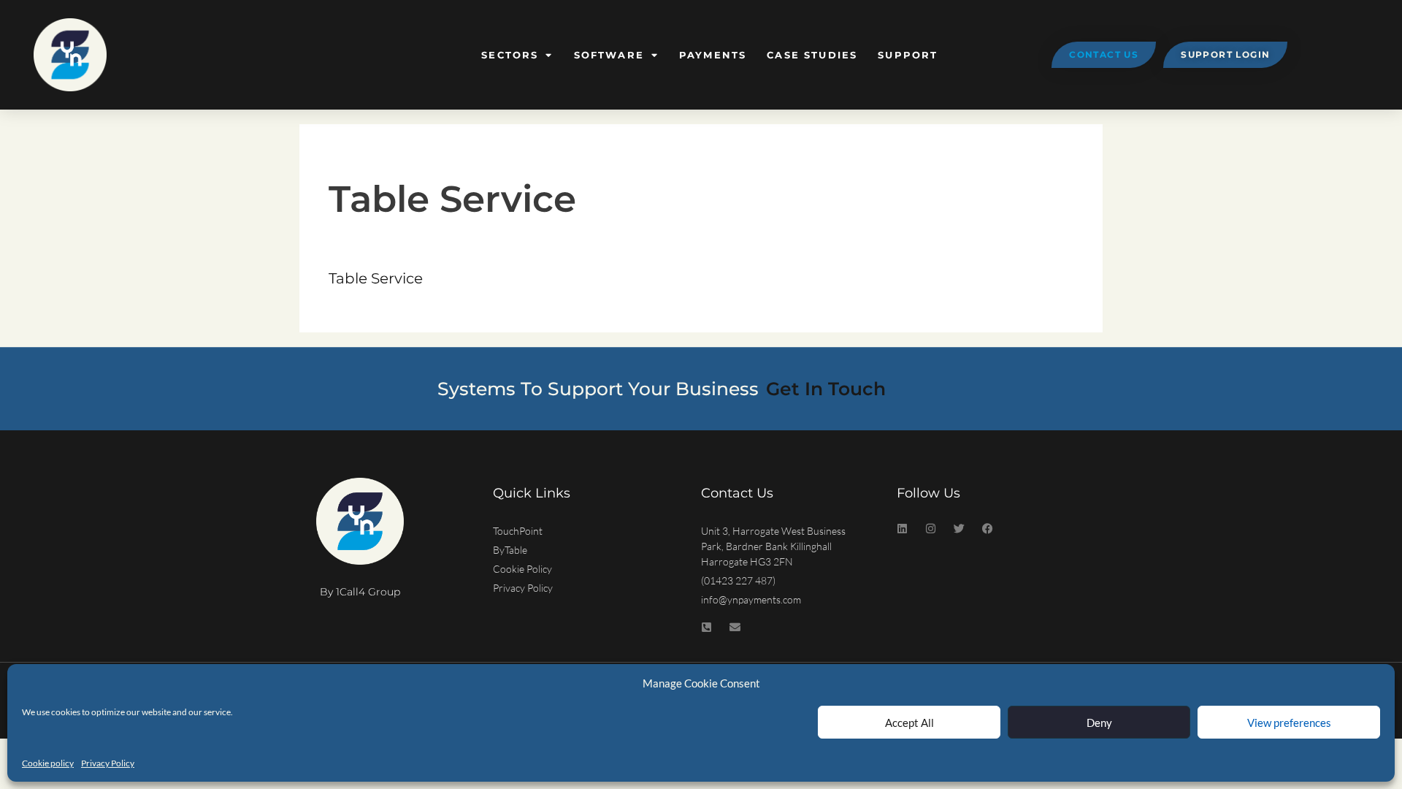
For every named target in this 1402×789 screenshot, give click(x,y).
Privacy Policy (107, 763)
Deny (1099, 722)
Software (609, 55)
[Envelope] (734, 627)
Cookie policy (48, 763)
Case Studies (812, 55)
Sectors (509, 55)
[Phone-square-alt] (706, 627)
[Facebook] (987, 528)
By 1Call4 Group (360, 591)
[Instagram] (930, 528)
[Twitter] (959, 528)
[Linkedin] (902, 528)
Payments (712, 55)
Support (908, 55)
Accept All (909, 722)
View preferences (1289, 722)
